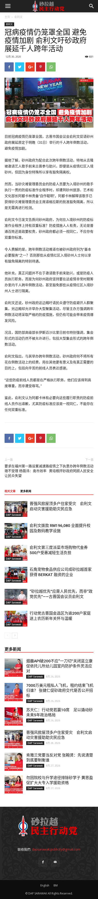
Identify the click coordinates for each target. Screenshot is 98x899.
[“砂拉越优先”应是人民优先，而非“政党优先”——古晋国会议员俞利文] (16, 597)
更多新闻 (25, 491)
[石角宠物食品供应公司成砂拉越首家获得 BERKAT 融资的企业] (16, 575)
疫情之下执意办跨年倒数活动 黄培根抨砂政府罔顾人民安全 (71, 468)
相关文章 (10, 491)
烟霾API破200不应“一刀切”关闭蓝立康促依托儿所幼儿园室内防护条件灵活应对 (59, 666)
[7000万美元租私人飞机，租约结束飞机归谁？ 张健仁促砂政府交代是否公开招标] (14, 692)
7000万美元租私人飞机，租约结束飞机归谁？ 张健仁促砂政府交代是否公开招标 (59, 690)
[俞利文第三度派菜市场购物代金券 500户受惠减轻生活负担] (16, 553)
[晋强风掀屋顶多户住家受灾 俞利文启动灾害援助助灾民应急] (16, 509)
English (44, 885)
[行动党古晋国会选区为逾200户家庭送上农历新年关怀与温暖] (16, 619)
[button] (91, 6)
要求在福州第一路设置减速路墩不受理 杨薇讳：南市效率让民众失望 (27, 471)
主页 (7, 17)
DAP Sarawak (13, 514)
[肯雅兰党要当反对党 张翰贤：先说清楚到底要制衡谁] (14, 762)
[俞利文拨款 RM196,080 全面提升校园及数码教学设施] (16, 531)
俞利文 (18, 17)
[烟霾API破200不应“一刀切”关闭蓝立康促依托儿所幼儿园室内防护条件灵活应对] (14, 667)
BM (56, 885)
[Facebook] (42, 862)
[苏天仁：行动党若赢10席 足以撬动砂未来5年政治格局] (14, 716)
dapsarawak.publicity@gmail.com (56, 849)
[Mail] (55, 862)
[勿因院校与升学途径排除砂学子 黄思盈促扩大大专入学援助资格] (14, 784)
